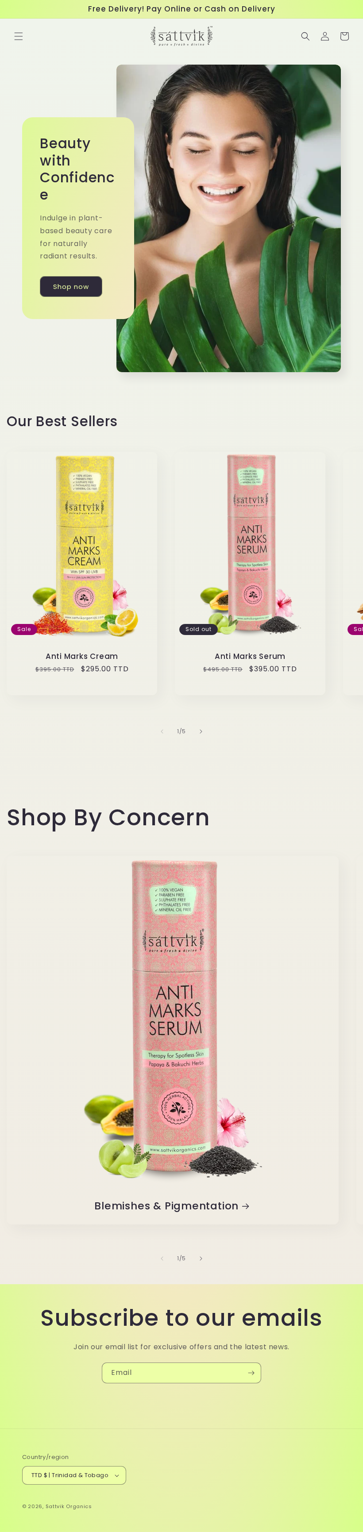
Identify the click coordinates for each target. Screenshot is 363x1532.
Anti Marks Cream (82, 656)
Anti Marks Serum (250, 656)
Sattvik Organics (69, 1506)
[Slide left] (162, 731)
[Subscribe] (251, 1373)
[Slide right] (201, 731)
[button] (18, 36)
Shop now (71, 286)
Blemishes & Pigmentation (166, 1206)
